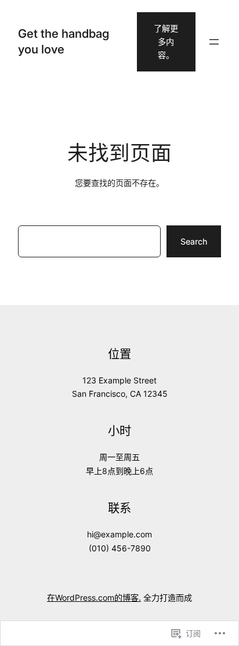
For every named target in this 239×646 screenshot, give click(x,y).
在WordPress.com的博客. (94, 597)
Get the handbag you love (63, 41)
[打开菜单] (214, 42)
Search (193, 241)
